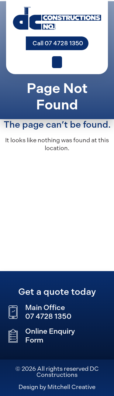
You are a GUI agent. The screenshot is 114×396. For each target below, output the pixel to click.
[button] (57, 62)
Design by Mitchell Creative (57, 387)
